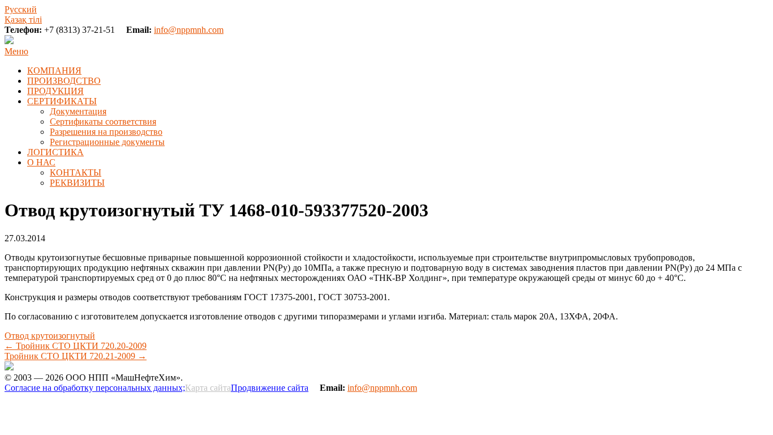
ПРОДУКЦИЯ (55, 91)
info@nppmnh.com (189, 30)
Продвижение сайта (269, 388)
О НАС (41, 162)
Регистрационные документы (107, 142)
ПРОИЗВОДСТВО (64, 81)
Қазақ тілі (23, 19)
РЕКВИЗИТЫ (77, 182)
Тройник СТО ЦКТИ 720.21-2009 (76, 356)
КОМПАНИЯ (54, 70)
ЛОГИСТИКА (55, 152)
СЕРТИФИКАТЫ (62, 101)
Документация (78, 111)
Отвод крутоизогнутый (50, 335)
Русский (21, 9)
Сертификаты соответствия (103, 121)
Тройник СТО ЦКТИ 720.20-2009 (76, 346)
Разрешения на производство (106, 132)
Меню (16, 51)
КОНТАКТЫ (75, 172)
